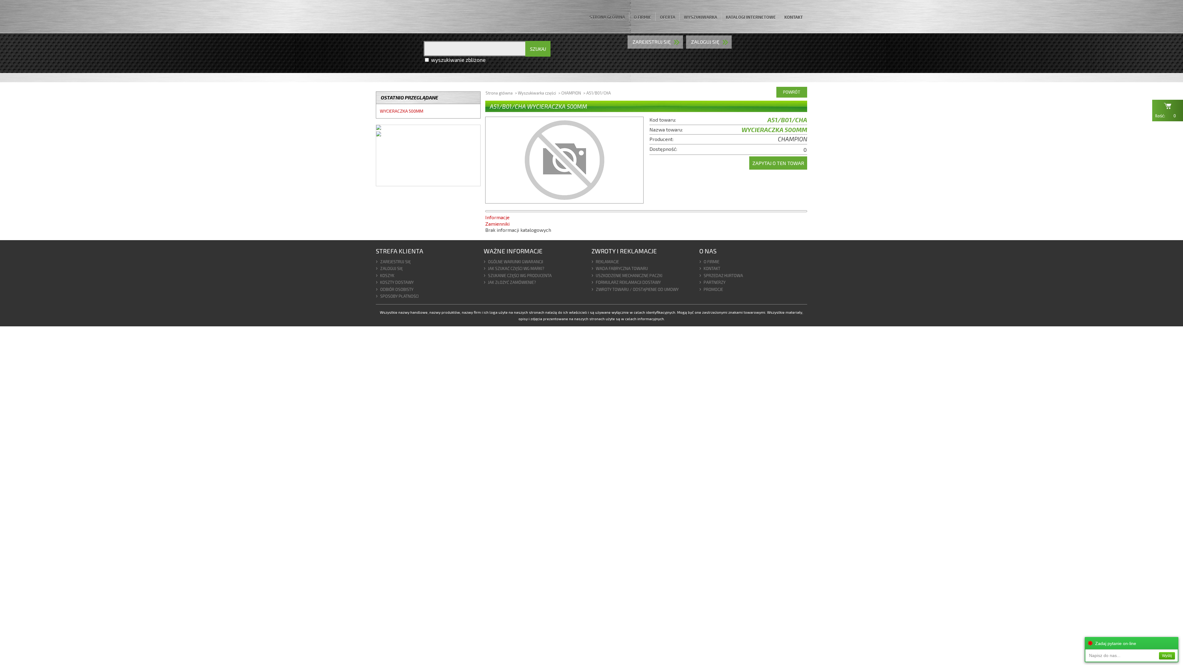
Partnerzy (715, 282)
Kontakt (793, 17)
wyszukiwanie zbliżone (458, 60)
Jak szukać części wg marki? (516, 268)
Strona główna (607, 17)
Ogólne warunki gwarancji (515, 261)
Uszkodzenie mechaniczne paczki (629, 275)
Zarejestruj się (651, 42)
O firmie (642, 17)
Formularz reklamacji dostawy (628, 282)
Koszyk (387, 275)
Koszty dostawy (397, 282)
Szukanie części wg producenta (520, 275)
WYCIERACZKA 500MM (401, 111)
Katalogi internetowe (751, 17)
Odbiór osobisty (396, 289)
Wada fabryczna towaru (622, 268)
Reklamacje (607, 261)
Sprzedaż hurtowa (723, 275)
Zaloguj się (391, 268)
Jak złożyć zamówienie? (512, 282)
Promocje (713, 289)
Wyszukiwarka (700, 17)
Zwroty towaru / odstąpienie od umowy (637, 289)
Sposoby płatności (399, 296)
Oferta (667, 17)
